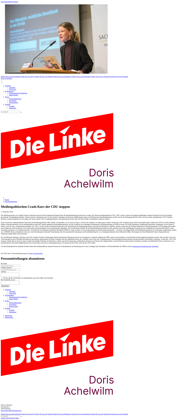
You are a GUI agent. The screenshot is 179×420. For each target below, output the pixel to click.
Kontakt (7, 104)
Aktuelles (12, 87)
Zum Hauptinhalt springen (9, 2)
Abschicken (5, 286)
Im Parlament (9, 91)
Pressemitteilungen (15, 99)
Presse (7, 97)
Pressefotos (12, 101)
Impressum (12, 108)
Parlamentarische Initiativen (18, 93)
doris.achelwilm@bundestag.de (11, 410)
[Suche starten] (21, 112)
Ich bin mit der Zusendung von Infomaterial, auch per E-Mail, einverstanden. (28, 278)
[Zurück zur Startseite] (61, 194)
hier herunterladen (36, 253)
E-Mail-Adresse (6, 268)
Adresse (3, 272)
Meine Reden (13, 95)
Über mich (12, 89)
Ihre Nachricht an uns (8, 280)
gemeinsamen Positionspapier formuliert (145, 246)
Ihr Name (4, 264)
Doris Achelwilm (6, 78)
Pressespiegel (13, 102)
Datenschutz (9, 317)
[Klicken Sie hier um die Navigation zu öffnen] (1, 82)
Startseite (8, 86)
